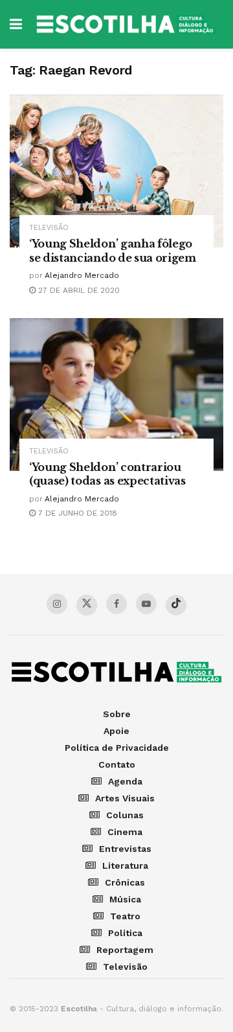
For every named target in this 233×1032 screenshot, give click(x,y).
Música (125, 899)
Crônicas (125, 882)
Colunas (125, 815)
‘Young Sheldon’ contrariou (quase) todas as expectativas (107, 474)
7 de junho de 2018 (76, 513)
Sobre (117, 714)
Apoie (116, 731)
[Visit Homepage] (126, 24)
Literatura (125, 865)
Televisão (49, 227)
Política (125, 933)
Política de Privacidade (117, 747)
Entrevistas (125, 848)
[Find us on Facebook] (116, 603)
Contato (116, 764)
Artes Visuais (125, 798)
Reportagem (124, 950)
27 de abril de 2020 (78, 290)
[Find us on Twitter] (86, 605)
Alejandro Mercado (82, 275)
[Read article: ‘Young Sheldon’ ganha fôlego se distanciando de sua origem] (116, 171)
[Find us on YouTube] (146, 603)
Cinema (124, 832)
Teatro (125, 916)
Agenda (125, 781)
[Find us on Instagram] (57, 603)
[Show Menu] (16, 24)
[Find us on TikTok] (176, 605)
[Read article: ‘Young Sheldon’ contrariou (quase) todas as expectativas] (116, 394)
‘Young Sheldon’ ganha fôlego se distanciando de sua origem (112, 250)
